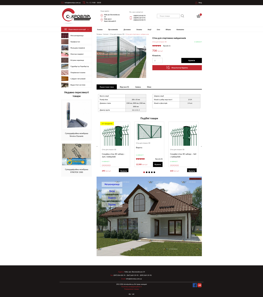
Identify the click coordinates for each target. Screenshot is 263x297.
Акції (149, 29)
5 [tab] (154, 172)
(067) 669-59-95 (132, 275)
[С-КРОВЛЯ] (75, 16)
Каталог (106, 34)
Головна (100, 29)
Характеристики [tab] (107, 87)
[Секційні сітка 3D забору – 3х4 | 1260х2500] (183, 135)
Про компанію (113, 29)
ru (130, 294)
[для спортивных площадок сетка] (121, 57)
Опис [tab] (149, 87)
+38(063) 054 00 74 (139, 20)
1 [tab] (144, 172)
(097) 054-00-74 (119, 275)
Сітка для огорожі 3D (117, 34)
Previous (97, 146)
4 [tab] (152, 172)
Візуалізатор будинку (180, 68)
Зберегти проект (195, 179)
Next (201, 146)
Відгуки (168, 29)
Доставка (127, 29)
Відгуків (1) (166, 46)
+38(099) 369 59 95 (139, 18)
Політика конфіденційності (131, 286)
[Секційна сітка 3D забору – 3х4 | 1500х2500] (115, 135)
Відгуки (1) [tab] (124, 87)
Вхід (200, 2)
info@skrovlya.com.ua (73, 2)
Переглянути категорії (77, 29)
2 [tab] (146, 172)
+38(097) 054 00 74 (139, 16)
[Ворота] (149, 132)
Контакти (180, 29)
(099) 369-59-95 (146, 275)
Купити (191, 60)
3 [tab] (149, 172)
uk (133, 294)
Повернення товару (131, 289)
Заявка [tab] (138, 87)
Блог (158, 29)
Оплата (139, 29)
